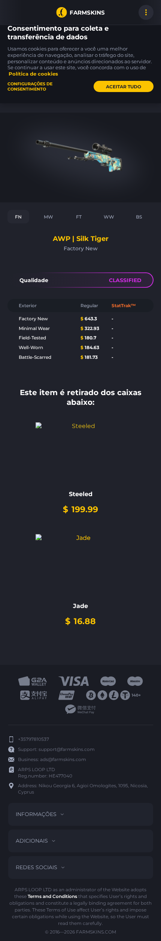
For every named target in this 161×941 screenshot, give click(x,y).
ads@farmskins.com (63, 759)
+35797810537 (33, 739)
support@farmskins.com (67, 749)
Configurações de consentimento (29, 86)
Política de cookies (33, 74)
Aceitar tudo (123, 86)
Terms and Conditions (52, 896)
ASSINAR (14, 12)
